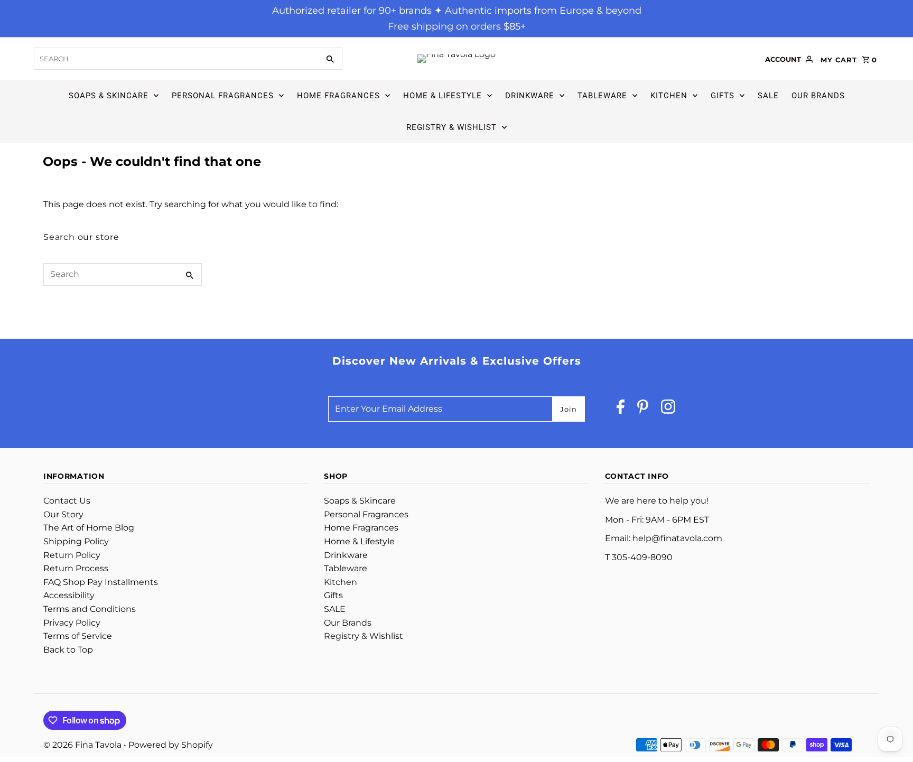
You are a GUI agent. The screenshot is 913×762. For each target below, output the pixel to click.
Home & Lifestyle (442, 95)
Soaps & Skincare (108, 95)
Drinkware (529, 95)
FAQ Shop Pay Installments (100, 582)
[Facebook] (621, 409)
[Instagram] (668, 409)
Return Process (75, 568)
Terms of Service (77, 636)
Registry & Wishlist (451, 127)
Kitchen (668, 95)
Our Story (63, 514)
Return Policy (71, 555)
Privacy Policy (71, 623)
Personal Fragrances (223, 95)
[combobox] (175, 58)
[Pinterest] (642, 409)
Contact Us (66, 501)
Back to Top (68, 650)
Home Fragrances (338, 95)
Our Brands (818, 95)
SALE (768, 95)
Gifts (722, 95)
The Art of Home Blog (88, 528)
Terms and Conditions (89, 609)
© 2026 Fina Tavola (83, 745)
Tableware (602, 95)
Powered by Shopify (170, 745)
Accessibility (69, 595)
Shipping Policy (76, 541)
